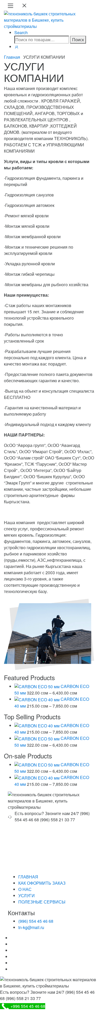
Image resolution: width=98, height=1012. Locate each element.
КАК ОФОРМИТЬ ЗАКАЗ (42, 883)
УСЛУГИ (26, 896)
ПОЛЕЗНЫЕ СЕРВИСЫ (41, 902)
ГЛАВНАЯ (28, 877)
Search (21, 32)
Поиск (78, 40)
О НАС (25, 889)
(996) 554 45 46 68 (35, 921)
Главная (12, 57)
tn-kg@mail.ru (31, 927)
